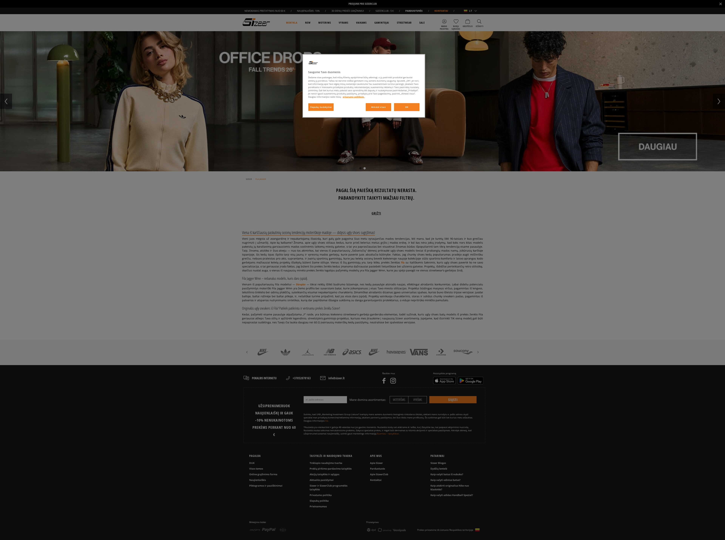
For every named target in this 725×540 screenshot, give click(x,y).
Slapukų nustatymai (321, 107)
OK (406, 107)
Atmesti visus (378, 107)
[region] (363, 86)
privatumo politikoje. (354, 96)
